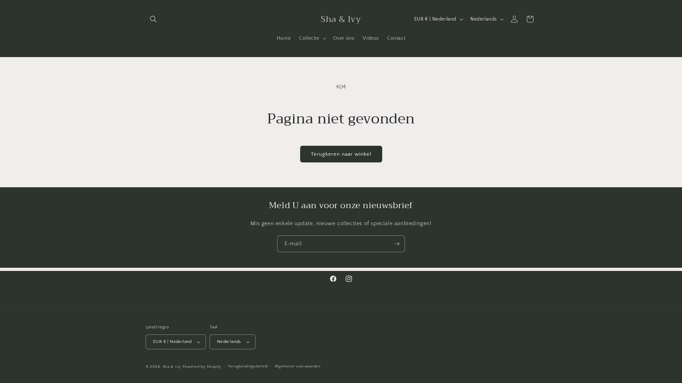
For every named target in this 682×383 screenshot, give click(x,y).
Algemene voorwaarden (298, 366)
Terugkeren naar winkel (341, 154)
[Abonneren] (397, 243)
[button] (153, 19)
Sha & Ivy (173, 367)
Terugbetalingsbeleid (248, 366)
